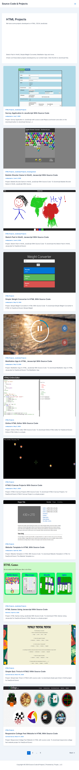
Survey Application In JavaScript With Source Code (27, 113)
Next (72, 753)
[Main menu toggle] (75, 4)
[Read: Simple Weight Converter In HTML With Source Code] (39, 272)
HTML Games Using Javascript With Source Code (26, 609)
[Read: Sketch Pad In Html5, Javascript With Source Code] (39, 210)
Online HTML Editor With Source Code (21, 423)
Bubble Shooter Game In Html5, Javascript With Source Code (31, 175)
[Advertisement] (39, 39)
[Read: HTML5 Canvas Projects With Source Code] (39, 458)
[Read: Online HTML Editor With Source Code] (39, 396)
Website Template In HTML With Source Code (25, 547)
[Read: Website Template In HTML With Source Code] (39, 520)
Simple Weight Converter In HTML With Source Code (28, 299)
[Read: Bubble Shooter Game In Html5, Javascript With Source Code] (39, 148)
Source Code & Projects (15, 3)
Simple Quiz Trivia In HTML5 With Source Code (25, 671)
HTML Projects (9, 109)
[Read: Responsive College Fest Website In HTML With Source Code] (39, 706)
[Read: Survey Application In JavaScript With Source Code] (39, 86)
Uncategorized (31, 171)
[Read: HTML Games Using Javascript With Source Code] (39, 582)
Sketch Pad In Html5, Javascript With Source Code (27, 237)
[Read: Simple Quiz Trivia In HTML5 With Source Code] (39, 644)
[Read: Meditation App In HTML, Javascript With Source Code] (39, 334)
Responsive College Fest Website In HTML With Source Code (31, 733)
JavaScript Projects (20, 109)
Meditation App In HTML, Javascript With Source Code (28, 361)
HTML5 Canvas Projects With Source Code (23, 485)
